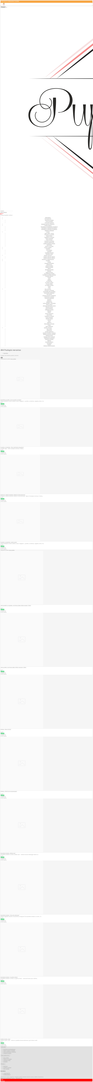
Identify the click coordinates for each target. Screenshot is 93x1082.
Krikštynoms (49, 264)
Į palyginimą (3, 405)
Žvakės (49, 325)
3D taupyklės (49, 250)
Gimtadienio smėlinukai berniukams (49, 228)
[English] (3, 4)
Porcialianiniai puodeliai (49, 273)
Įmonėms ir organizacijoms (48, 259)
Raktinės (49, 340)
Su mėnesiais (49, 281)
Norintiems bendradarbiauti (9, 1049)
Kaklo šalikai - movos (49, 233)
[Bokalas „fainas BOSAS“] (22, 728)
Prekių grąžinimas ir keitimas (9, 1052)
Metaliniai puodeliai (49, 269)
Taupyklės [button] (48, 248)
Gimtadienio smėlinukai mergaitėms (49, 229)
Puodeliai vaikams (49, 276)
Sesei (49, 278)
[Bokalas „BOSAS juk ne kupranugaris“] (22, 790)
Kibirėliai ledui (49, 302)
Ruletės (49, 312)
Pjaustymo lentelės (49, 339)
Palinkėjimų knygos (49, 309)
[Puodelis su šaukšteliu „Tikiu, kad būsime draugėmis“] (20, 446)
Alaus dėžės (49, 329)
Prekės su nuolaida (7, 1059)
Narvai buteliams (49, 308)
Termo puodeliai (49, 221)
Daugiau (2, 1043)
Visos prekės (13, 359)
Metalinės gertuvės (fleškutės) (47, 224)
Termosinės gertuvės (49, 222)
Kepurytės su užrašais (49, 234)
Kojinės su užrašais (49, 246)
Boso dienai (49, 294)
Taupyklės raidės (49, 254)
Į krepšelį (2, 404)
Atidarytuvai (49, 330)
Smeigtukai (49, 343)
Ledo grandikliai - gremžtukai (49, 303)
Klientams (3, 1063)
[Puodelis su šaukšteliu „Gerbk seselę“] (20, 541)
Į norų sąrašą (3, 406)
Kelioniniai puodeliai (49, 220)
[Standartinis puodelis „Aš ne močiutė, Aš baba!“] (20, 398)
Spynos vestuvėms (49, 313)
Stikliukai (49, 280)
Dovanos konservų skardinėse (49, 295)
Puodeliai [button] (48, 260)
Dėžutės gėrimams (49, 331)
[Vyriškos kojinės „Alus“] (22, 1037)
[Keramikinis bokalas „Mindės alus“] (22, 852)
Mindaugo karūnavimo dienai (49, 305)
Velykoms (49, 322)
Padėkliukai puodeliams (49, 338)
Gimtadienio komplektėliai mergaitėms (49, 226)
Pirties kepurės (49, 239)
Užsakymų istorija (7, 1067)
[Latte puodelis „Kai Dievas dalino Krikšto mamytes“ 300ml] (22, 666)
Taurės (49, 286)
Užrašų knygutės (49, 317)
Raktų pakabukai (49, 326)
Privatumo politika (7, 1053)
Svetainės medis (6, 1060)
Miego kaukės (49, 236)
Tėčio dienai (49, 314)
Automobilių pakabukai (49, 293)
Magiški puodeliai (49, 267)
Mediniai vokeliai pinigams (49, 345)
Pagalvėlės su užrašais (49, 237)
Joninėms (49, 299)
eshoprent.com (19, 1078)
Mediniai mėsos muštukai (49, 336)
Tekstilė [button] (48, 232)
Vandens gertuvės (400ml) (49, 256)
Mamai (49, 268)
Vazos (49, 321)
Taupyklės (49, 251)
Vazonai (49, 320)
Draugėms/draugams (49, 263)
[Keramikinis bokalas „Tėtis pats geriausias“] (22, 913)
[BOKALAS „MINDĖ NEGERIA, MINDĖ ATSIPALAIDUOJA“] (20, 493)
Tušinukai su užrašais (49, 316)
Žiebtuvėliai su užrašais (49, 323)
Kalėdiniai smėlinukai (49, 230)
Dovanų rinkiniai (47, 247)
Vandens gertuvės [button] (48, 255)
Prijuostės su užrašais (49, 241)
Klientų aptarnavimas (5, 1055)
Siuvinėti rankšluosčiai (49, 242)
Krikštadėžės (48, 217)
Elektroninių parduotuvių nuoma (8, 1078)
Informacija (3, 1047)
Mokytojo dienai (49, 307)
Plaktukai (49, 311)
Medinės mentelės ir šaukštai (49, 333)
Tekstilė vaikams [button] (48, 225)
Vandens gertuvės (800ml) (49, 258)
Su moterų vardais (49, 282)
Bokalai (49, 262)
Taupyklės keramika (49, 252)
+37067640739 (4, 1)
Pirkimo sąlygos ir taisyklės (9, 1050)
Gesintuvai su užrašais (49, 296)
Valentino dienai (49, 318)
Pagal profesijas (49, 272)
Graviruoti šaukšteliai (49, 298)
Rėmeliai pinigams (49, 342)
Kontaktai (17, 1)
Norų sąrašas (6, 1068)
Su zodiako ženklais (49, 285)
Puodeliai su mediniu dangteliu (49, 274)
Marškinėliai (49, 245)
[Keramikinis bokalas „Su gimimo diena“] (22, 975)
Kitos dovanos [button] (48, 289)
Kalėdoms (49, 300)
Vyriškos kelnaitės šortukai (49, 243)
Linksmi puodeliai (49, 265)
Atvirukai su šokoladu (49, 290)
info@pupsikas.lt (11, 1)
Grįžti (2, 357)
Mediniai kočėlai (49, 335)
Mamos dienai (49, 304)
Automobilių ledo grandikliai (49, 291)
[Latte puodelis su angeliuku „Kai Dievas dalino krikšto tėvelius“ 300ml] (22, 604)
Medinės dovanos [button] (48, 327)
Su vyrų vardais (49, 283)
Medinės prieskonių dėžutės (49, 334)
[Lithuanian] (3, 3)
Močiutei (49, 271)
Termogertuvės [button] (47, 218)
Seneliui (49, 277)
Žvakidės (49, 344)
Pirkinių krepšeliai (49, 238)
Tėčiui (49, 287)
